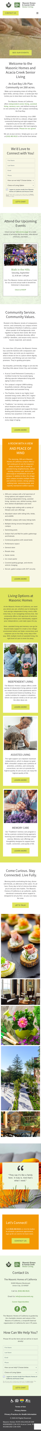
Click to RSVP (20, 290)
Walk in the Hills (20, 269)
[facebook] (17, 1309)
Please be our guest (27, 128)
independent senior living (19, 104)
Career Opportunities (20, 1302)
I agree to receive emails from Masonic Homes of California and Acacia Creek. (21, 190)
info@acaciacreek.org (24, 1296)
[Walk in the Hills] (20, 255)
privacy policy (30, 1381)
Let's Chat (21, 202)
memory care (14, 106)
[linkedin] (24, 1309)
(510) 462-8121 (12, 136)
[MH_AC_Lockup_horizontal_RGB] (20, 3)
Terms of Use (20, 1407)
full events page (22, 232)
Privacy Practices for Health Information (21, 1414)
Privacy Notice (20, 1410)
